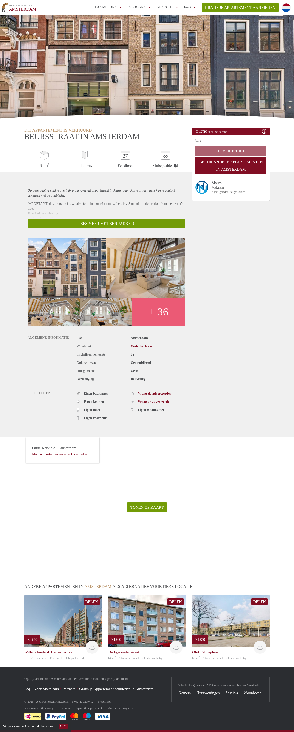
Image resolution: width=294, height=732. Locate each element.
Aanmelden (105, 7)
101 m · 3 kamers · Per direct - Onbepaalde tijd (54, 658)
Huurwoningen (208, 693)
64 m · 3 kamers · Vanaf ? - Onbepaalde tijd (135, 658)
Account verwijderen (120, 708)
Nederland (104, 701)
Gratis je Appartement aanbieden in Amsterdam (116, 689)
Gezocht (165, 7)
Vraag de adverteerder (154, 393)
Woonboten (253, 693)
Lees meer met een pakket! (106, 223)
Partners (69, 689)
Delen (91, 602)
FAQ (187, 7)
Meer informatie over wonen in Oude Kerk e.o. (61, 454)
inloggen (137, 7)
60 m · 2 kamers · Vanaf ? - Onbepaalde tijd (219, 658)
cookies (25, 726)
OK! (63, 726)
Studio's (232, 693)
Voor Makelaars (46, 689)
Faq (27, 689)
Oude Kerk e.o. (142, 346)
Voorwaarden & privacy (39, 708)
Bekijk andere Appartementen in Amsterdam (231, 166)
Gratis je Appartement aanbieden (240, 7)
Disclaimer (65, 708)
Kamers (185, 693)
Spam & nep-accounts (90, 708)
